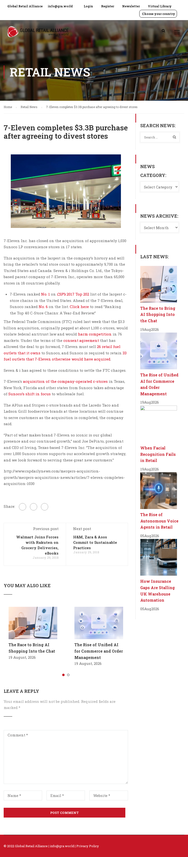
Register (107, 6)
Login (88, 6)
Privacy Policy (87, 846)
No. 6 (43, 306)
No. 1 (45, 294)
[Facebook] (22, 506)
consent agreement (81, 340)
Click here (79, 306)
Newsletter (131, 6)
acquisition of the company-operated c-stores (65, 381)
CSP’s (61, 294)
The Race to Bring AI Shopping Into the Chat (157, 314)
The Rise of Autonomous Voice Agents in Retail (159, 521)
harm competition (95, 334)
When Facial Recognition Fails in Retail (158, 454)
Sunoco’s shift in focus (29, 393)
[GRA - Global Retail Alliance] (38, 34)
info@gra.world (60, 6)
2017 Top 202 (78, 294)
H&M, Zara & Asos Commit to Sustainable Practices (95, 542)
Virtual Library (160, 6)
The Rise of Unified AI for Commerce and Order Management (98, 651)
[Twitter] (33, 506)
